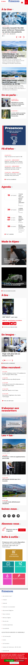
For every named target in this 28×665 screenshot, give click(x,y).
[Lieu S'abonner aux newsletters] (14, 423)
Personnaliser (14, 663)
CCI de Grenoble (7, 636)
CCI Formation (6, 643)
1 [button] (4, 360)
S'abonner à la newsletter (9, 606)
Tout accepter (10, 660)
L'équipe (5, 599)
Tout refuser (20, 660)
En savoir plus (23, 658)
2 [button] (6, 360)
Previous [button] (16, 37)
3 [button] (7, 360)
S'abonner (21, 530)
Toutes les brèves (11, 179)
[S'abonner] (4, 530)
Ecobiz (4, 639)
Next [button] (23, 37)
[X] (13, 515)
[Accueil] (14, 1)
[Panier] (22, 3)
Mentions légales (7, 617)
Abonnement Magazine (8, 610)
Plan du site (5, 621)
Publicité (5, 603)
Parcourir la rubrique (9, 363)
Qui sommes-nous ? (7, 596)
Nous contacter (6, 614)
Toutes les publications (10, 327)
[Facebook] (9, 515)
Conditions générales (8, 624)
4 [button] (9, 360)
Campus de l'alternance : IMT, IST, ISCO (12, 647)
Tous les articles (8, 400)
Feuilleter (6, 323)
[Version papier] (11, 323)
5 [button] (10, 360)
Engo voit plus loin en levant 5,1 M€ (11, 355)
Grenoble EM (6, 650)
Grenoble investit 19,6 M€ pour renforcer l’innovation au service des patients (13, 30)
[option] (14, 25)
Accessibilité (6, 628)
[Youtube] (18, 515)
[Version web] (14, 323)
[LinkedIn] (4, 515)
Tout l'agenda (10, 234)
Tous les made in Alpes (9, 290)
